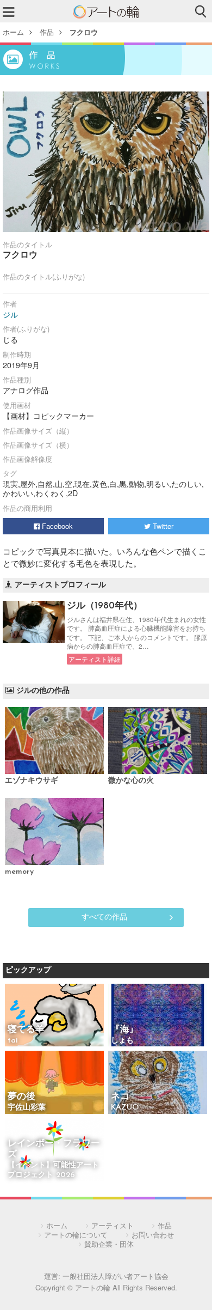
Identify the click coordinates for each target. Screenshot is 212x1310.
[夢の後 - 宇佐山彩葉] (54, 1083)
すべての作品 (104, 916)
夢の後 (21, 1096)
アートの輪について (76, 1234)
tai (13, 1041)
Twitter (162, 526)
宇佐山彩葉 (27, 1108)
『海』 (125, 1029)
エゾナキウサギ (31, 781)
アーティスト (112, 1225)
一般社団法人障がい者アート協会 (116, 1276)
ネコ (120, 1096)
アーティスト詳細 (94, 659)
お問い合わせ (153, 1234)
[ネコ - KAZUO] (157, 1083)
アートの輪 (106, 12)
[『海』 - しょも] (157, 1016)
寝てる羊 (26, 1029)
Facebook (56, 526)
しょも (122, 1041)
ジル (10, 314)
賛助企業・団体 (109, 1244)
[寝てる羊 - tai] (54, 1016)
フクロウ (84, 32)
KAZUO (125, 1108)
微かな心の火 (131, 781)
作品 (47, 32)
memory (19, 872)
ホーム (13, 32)
